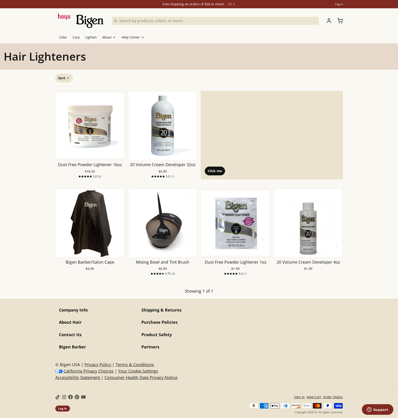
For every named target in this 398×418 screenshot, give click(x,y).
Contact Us (70, 334)
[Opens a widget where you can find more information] (377, 410)
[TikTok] (57, 397)
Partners (150, 347)
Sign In (299, 397)
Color (63, 37)
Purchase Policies (159, 322)
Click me (215, 171)
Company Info (73, 310)
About (106, 37)
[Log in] (327, 21)
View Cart (314, 397)
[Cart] (338, 21)
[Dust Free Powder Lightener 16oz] (89, 125)
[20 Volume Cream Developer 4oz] (308, 223)
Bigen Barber (72, 347)
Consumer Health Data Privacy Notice (141, 377)
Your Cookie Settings (138, 371)
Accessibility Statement (78, 377)
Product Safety (156, 334)
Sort (61, 78)
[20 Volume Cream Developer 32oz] (162, 125)
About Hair (70, 322)
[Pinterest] (77, 397)
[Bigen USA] (80, 20)
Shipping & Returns (161, 310)
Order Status (333, 397)
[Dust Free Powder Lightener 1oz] (235, 223)
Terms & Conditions (135, 364)
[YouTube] (83, 397)
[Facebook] (70, 397)
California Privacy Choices (89, 371)
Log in (339, 4)
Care (76, 37)
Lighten (91, 37)
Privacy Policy (98, 364)
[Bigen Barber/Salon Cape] (89, 223)
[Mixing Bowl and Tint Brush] (162, 223)
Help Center (131, 37)
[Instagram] (64, 397)
